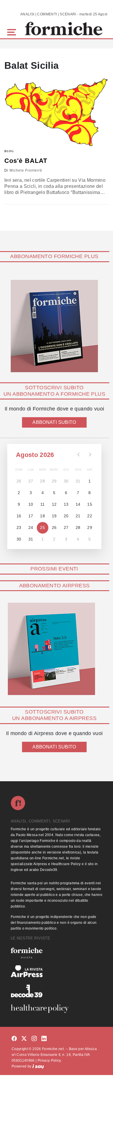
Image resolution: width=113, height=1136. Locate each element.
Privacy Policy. (50, 1060)
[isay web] (38, 1066)
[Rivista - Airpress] (56, 971)
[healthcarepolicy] (56, 1008)
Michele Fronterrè (26, 170)
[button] (12, 31)
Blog (9, 151)
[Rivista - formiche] (56, 953)
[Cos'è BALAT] (56, 112)
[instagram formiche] (34, 1039)
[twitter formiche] (24, 1039)
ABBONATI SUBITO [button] (54, 422)
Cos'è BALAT (25, 160)
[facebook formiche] (14, 1039)
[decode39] (56, 991)
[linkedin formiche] (44, 1039)
